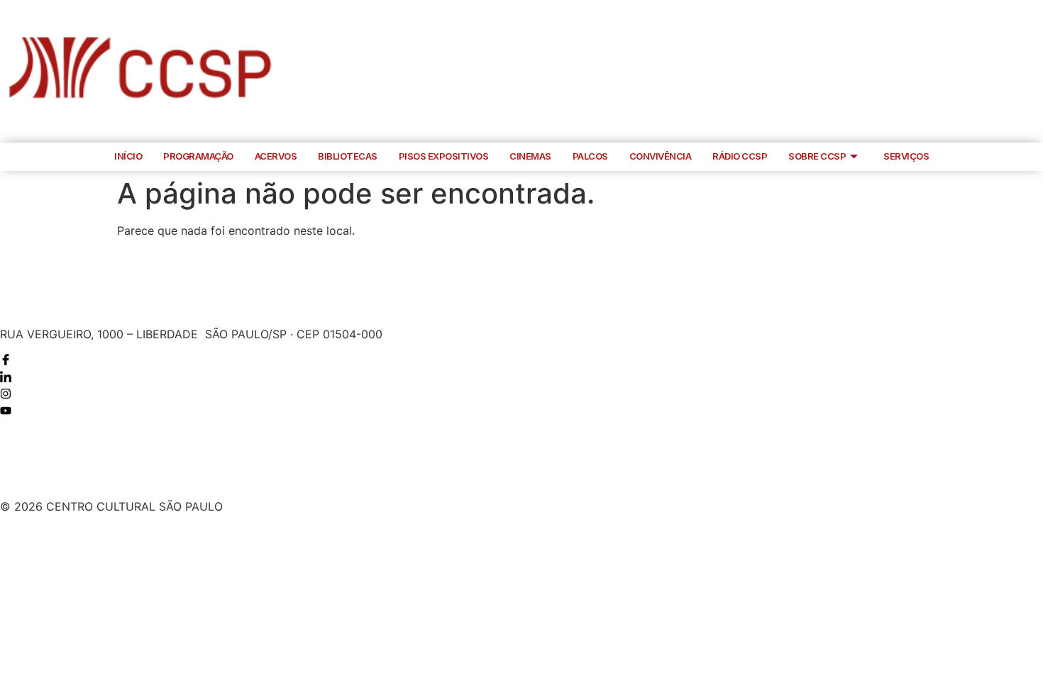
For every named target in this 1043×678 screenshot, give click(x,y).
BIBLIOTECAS (347, 156)
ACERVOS (276, 156)
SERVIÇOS (906, 156)
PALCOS (590, 156)
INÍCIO (128, 156)
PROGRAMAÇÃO (198, 156)
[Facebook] (943, 72)
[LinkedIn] (972, 72)
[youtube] (1030, 72)
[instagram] (1001, 72)
